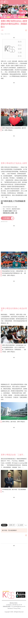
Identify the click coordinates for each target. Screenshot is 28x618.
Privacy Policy (17, 608)
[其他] (26, 31)
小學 (2, 30)
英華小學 (12, 525)
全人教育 (20, 525)
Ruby (2, 34)
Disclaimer (10, 608)
